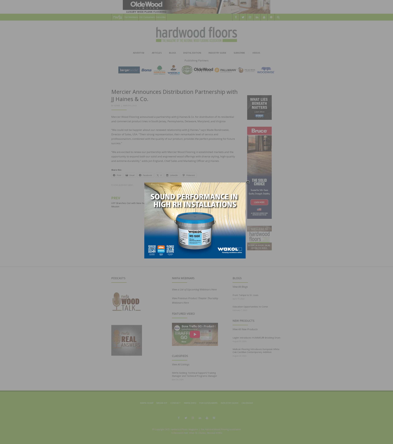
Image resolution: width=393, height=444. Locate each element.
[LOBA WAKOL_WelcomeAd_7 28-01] (195, 220)
